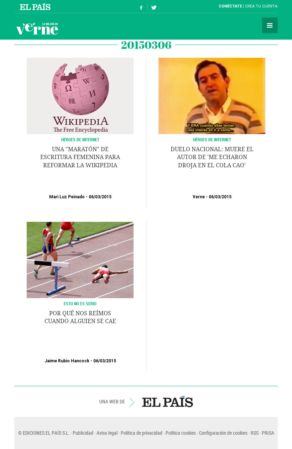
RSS (255, 432)
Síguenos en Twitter (154, 7)
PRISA (268, 432)
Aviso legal (107, 432)
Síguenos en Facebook (141, 7)
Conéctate (230, 6)
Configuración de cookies (223, 432)
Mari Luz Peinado (67, 196)
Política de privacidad (141, 432)
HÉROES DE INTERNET (80, 139)
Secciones (270, 25)
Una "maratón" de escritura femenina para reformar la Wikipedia (80, 157)
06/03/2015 (100, 196)
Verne (37, 28)
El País (36, 6)
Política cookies (181, 432)
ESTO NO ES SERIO (80, 303)
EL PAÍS (167, 401)
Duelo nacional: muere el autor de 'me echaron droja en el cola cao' (212, 157)
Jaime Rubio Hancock (67, 360)
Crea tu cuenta (261, 6)
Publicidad (83, 432)
